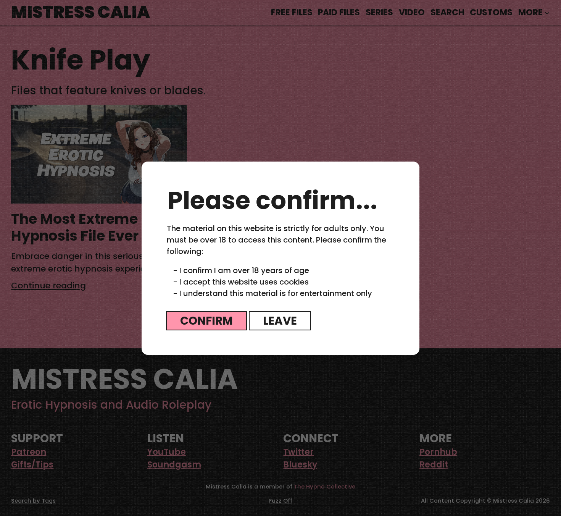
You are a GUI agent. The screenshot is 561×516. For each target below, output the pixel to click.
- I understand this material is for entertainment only (272, 293)
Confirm (206, 320)
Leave (280, 320)
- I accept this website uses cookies (241, 282)
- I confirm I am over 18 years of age (241, 270)
